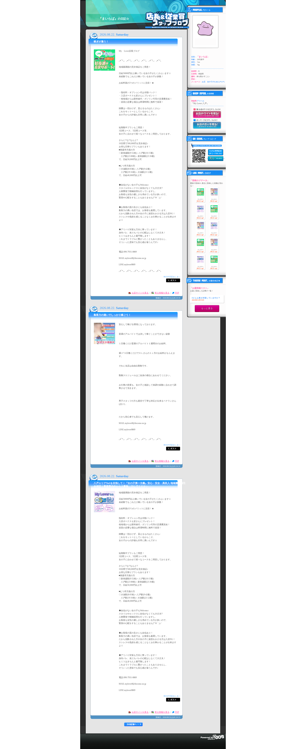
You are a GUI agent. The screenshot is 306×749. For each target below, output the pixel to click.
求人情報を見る (162, 293)
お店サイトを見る (140, 293)
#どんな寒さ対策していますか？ (206, 299)
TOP (177, 293)
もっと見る (207, 308)
